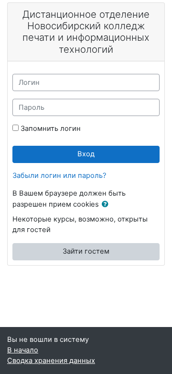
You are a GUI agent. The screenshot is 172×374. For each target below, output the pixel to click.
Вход (86, 154)
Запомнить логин (51, 128)
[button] (107, 204)
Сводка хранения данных (51, 360)
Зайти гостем (86, 251)
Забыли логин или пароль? (59, 175)
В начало (22, 350)
